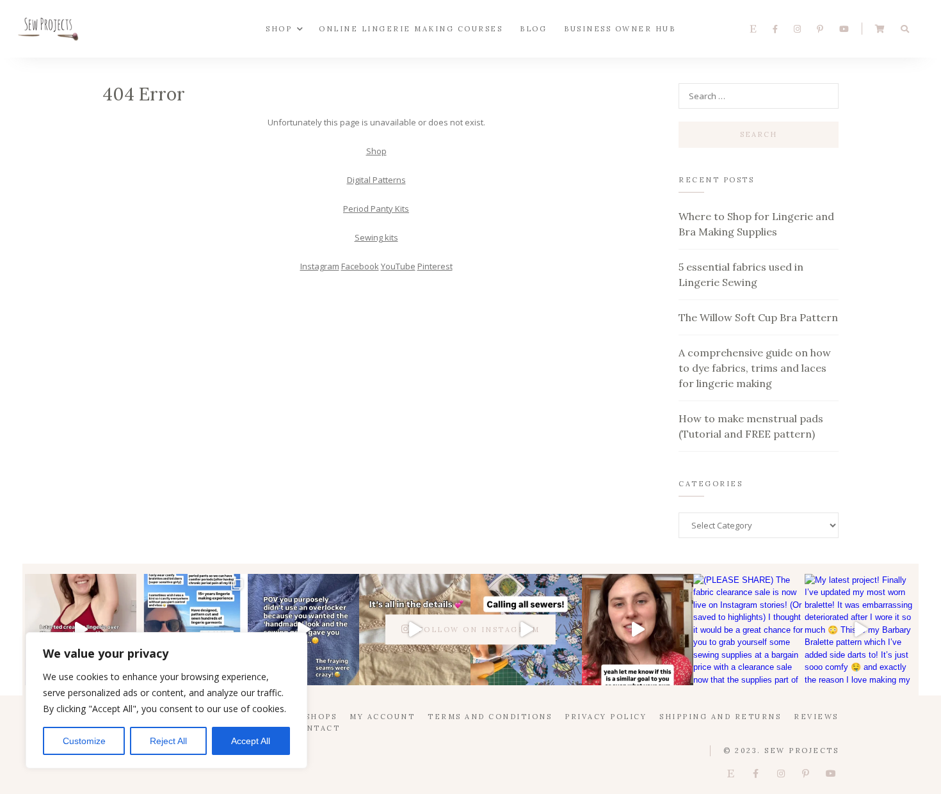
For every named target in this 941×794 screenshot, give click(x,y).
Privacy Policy (606, 716)
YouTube (398, 266)
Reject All (168, 741)
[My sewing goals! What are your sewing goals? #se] (637, 629)
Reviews (816, 716)
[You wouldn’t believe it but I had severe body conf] (80, 629)
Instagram (319, 266)
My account (382, 716)
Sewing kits (376, 237)
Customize (84, 741)
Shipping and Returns (720, 716)
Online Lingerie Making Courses (411, 28)
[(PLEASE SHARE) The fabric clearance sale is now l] (749, 629)
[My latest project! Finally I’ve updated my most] (860, 629)
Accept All (250, 741)
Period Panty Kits (376, 208)
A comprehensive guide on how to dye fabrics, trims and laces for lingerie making (755, 368)
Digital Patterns (376, 180)
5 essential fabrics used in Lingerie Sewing (741, 274)
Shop (279, 28)
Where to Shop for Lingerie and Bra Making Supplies (756, 224)
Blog (533, 28)
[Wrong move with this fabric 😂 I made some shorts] (303, 629)
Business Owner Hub (619, 28)
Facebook (360, 266)
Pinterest (435, 266)
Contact (317, 728)
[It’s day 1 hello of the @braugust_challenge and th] (192, 629)
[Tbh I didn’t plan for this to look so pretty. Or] (414, 629)
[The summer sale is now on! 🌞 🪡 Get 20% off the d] (526, 629)
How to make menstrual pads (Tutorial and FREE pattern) (751, 426)
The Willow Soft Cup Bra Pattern (758, 317)
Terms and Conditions (490, 716)
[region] (166, 700)
